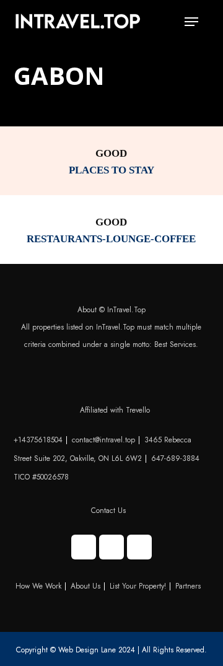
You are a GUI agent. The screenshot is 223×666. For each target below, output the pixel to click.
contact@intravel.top (103, 439)
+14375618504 (38, 439)
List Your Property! (138, 586)
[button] (191, 21)
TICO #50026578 (41, 477)
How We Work (38, 586)
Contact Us (108, 510)
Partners (188, 586)
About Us (85, 586)
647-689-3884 (175, 458)
